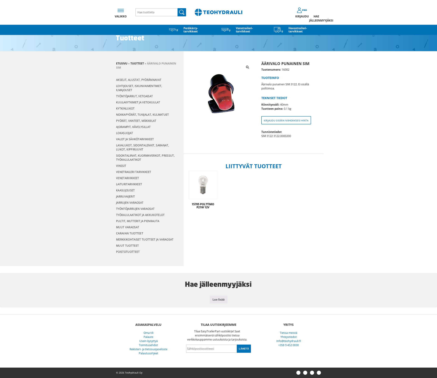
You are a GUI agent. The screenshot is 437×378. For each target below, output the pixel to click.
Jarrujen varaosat (129, 203)
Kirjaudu (302, 16)
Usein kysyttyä (148, 341)
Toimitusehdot (148, 345)
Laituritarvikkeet (129, 184)
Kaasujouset (125, 190)
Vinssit (121, 166)
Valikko (121, 16)
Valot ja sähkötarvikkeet (135, 139)
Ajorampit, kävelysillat (133, 127)
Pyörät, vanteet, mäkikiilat (136, 121)
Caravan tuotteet (129, 233)
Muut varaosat (127, 227)
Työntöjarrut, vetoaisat (134, 96)
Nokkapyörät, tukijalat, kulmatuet (142, 115)
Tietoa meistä (288, 333)
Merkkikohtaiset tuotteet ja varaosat (145, 239)
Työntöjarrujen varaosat (135, 209)
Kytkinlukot (125, 108)
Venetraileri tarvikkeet (133, 172)
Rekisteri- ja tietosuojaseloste (148, 349)
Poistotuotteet (128, 252)
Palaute (148, 337)
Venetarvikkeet (127, 178)
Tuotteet (137, 63)
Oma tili (148, 333)
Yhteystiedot (288, 337)
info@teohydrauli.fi (288, 341)
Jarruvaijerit (125, 196)
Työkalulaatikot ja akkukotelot (140, 215)
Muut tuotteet (127, 246)
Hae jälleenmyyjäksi (316, 18)
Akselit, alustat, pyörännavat (138, 80)
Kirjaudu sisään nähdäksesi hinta (286, 120)
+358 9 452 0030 (288, 345)
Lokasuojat (124, 133)
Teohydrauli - (218, 12)
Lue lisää (219, 299)
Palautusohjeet (148, 353)
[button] (247, 67)
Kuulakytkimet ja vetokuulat (138, 102)
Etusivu (121, 63)
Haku (182, 12)
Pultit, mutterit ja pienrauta (137, 221)
